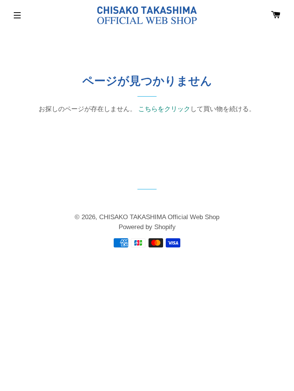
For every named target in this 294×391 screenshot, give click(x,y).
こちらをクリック (164, 109)
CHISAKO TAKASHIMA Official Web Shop (159, 217)
